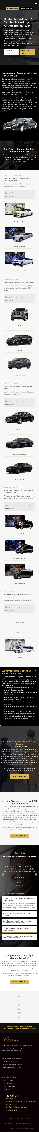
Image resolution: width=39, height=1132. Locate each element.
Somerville (21, 813)
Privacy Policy (10, 1128)
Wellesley (5, 815)
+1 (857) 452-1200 (13, 8)
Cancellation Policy (21, 1128)
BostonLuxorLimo (25, 1118)
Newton (32, 811)
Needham (12, 815)
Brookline (6, 813)
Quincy (27, 813)
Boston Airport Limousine (26, 1123)
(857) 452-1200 (10, 52)
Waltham (33, 813)
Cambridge (13, 813)
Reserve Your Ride (27, 8)
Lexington (19, 815)
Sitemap (30, 1128)
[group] (19, 75)
